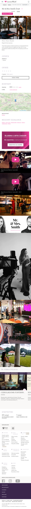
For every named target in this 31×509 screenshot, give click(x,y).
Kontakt (4, 496)
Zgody (3, 492)
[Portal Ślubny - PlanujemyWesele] (11, 1)
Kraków (9, 4)
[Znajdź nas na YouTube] (18, 481)
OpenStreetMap (23, 110)
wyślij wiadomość (13, 89)
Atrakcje (5, 4)
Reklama (4, 494)
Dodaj (18, 11)
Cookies (4, 489)
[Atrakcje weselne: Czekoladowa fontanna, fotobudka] (13, 381)
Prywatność (5, 487)
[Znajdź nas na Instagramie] (10, 481)
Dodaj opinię (15, 77)
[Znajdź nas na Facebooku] (3, 481)
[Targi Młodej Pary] (13, 428)
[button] (28, 2)
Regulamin (5, 485)
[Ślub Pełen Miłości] (4, 428)
